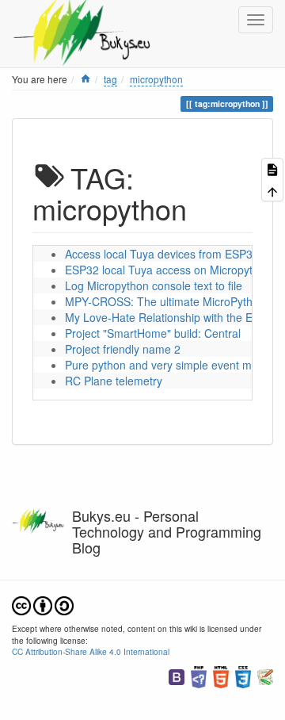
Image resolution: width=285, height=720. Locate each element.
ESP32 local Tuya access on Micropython (168, 270)
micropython (156, 79)
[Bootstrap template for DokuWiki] (176, 675)
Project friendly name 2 (122, 349)
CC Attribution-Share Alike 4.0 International (90, 651)
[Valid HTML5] (221, 675)
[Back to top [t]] (272, 190)
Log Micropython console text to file (153, 285)
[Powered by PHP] (199, 675)
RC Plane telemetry (113, 381)
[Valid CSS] (243, 675)
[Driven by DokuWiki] (265, 675)
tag (110, 79)
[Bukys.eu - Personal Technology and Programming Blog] (87, 20)
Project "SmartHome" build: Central (153, 333)
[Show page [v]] (272, 168)
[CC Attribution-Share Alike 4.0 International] (43, 604)
